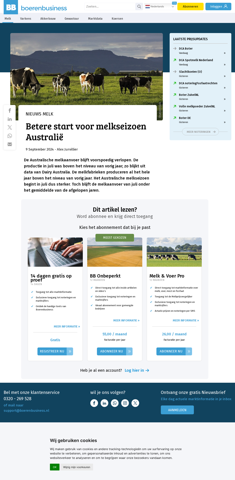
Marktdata (95, 18)
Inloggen (216, 6)
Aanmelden (177, 410)
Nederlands (157, 6)
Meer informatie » (67, 326)
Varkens (25, 18)
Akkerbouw (47, 18)
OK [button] (55, 467)
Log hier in (134, 370)
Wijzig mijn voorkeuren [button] (76, 467)
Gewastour (72, 18)
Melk (8, 18)
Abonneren (190, 6)
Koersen (117, 18)
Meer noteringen (198, 131)
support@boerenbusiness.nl (26, 410)
